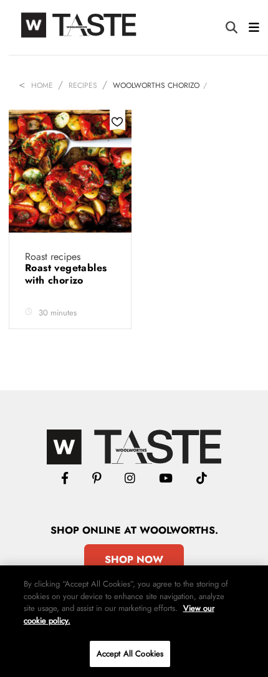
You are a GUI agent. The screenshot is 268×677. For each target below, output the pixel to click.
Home (42, 85)
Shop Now (134, 559)
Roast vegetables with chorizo (66, 274)
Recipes (83, 85)
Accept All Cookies (130, 654)
